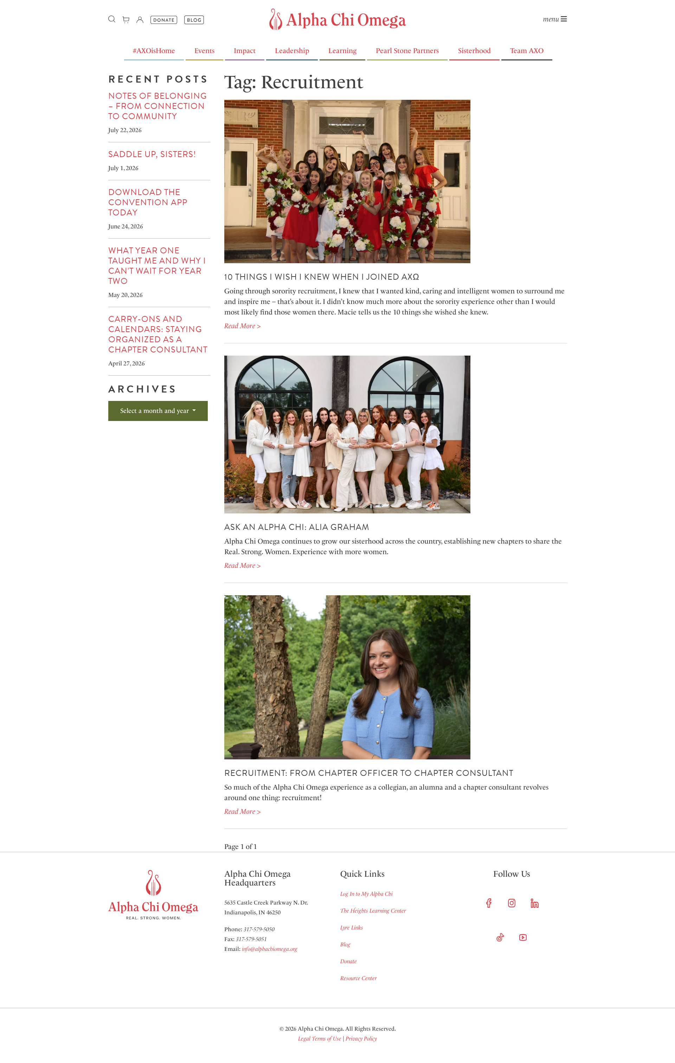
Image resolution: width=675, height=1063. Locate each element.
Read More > (242, 326)
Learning (342, 50)
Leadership (292, 50)
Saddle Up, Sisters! (152, 154)
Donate (348, 961)
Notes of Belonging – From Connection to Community (157, 106)
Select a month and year (155, 411)
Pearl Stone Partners (407, 50)
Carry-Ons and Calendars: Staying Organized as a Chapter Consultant (157, 334)
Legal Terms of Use (319, 1038)
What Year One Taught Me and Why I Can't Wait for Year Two (157, 265)
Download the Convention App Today (147, 202)
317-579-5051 (251, 939)
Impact (245, 50)
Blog (345, 944)
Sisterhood (474, 50)
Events (204, 50)
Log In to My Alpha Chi (366, 893)
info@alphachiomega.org (269, 949)
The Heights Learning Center (373, 910)
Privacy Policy (361, 1038)
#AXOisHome (154, 50)
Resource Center (358, 978)
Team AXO (527, 50)
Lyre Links (351, 927)
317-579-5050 (259, 929)
